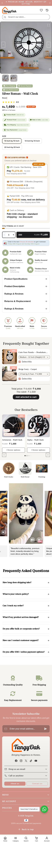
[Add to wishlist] (21, 433)
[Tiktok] (31, 760)
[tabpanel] (26, 437)
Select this (27, 362)
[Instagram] (21, 760)
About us (15, 783)
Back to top (28, 829)
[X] (25, 760)
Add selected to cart (26, 397)
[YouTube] (35, 760)
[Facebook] (16, 760)
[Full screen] (48, 25)
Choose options (13, 450)
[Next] (22, 426)
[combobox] (26, 17)
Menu (5, 794)
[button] (41, 10)
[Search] (5, 17)
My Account (9, 801)
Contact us (37, 783)
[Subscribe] (45, 729)
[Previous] (4, 426)
